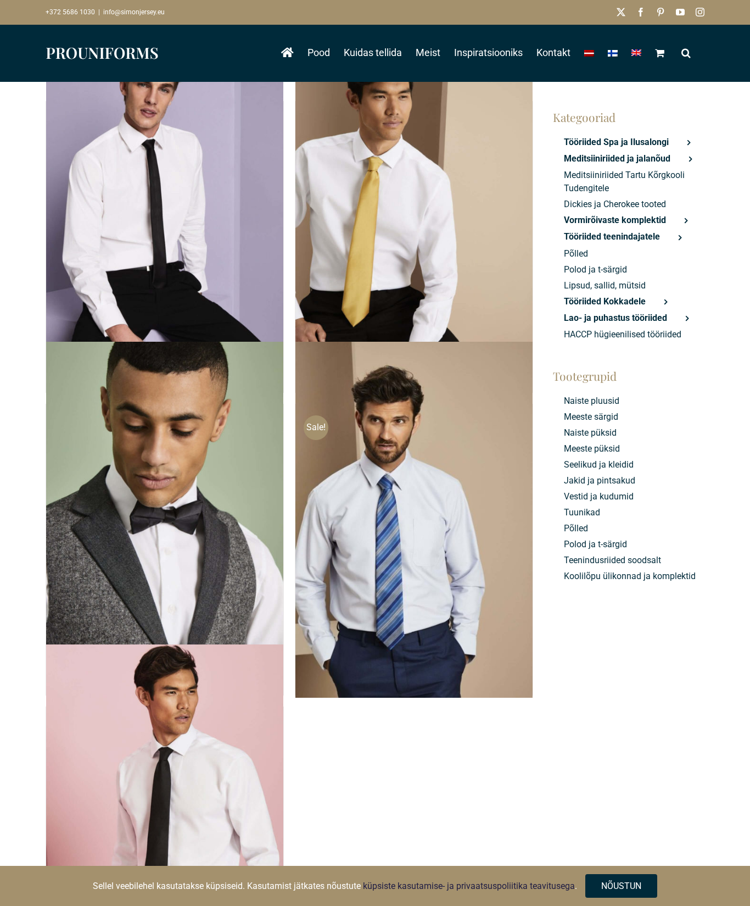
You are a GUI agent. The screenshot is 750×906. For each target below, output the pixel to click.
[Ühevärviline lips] (414, 217)
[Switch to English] (636, 53)
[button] (686, 53)
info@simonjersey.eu (134, 12)
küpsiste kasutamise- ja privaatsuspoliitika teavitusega (469, 886)
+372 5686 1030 (70, 12)
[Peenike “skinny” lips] (164, 217)
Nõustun (621, 886)
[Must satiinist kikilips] (164, 520)
